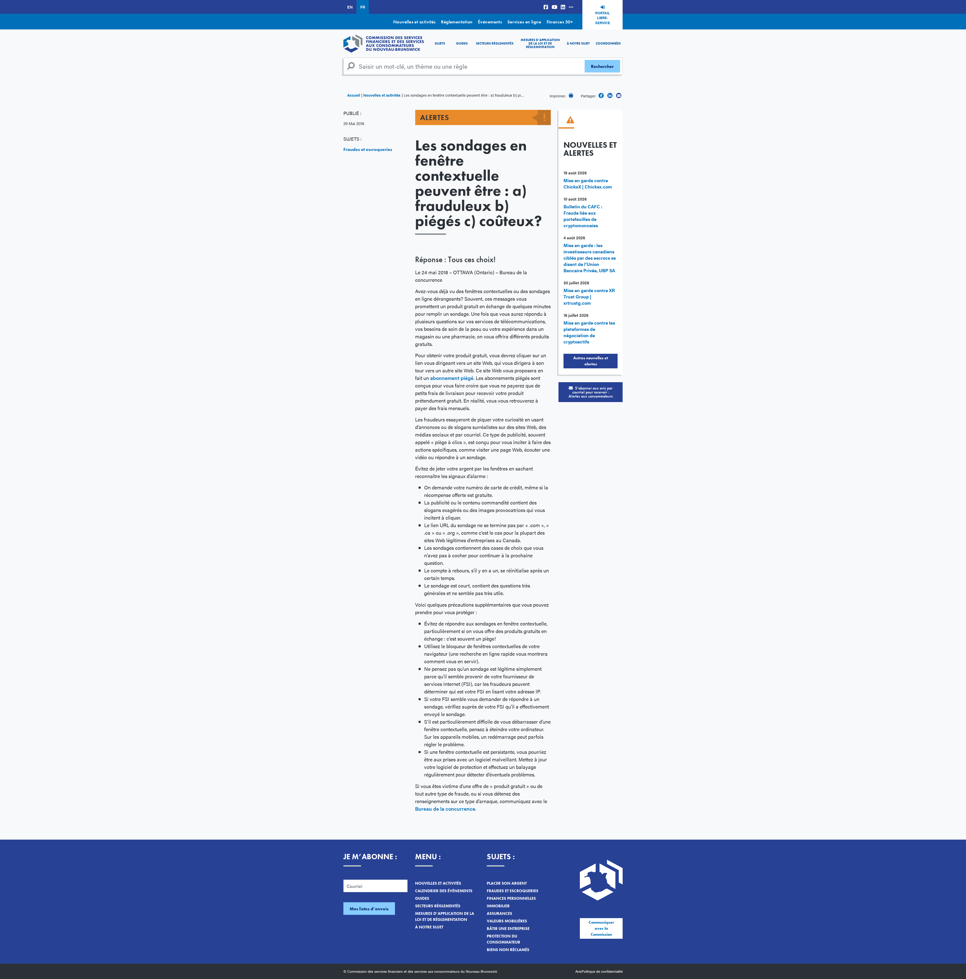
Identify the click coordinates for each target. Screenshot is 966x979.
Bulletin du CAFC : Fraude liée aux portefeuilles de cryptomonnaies (583, 215)
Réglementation (456, 22)
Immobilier (498, 906)
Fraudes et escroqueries (367, 149)
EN (350, 7)
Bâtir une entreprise (508, 928)
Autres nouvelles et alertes (590, 361)
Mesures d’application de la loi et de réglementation (540, 43)
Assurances (499, 913)
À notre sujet (578, 43)
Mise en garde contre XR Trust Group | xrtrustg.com (589, 296)
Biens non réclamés (508, 949)
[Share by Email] (619, 95)
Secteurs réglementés (494, 43)
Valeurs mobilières (507, 921)
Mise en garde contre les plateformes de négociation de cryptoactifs (589, 332)
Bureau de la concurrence (445, 808)
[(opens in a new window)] (546, 7)
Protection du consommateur (503, 939)
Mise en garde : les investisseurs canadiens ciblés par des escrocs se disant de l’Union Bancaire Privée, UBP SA (590, 257)
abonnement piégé (451, 377)
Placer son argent (507, 883)
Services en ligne (524, 22)
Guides (462, 43)
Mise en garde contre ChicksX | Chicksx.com (588, 183)
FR (362, 7)
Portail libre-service (602, 17)
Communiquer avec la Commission (601, 928)
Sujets (440, 43)
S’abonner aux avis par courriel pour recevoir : (591, 392)
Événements (490, 22)
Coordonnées (608, 43)
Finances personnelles (511, 898)
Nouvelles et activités (414, 22)
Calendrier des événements (443, 890)
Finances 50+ (560, 22)
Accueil (353, 95)
